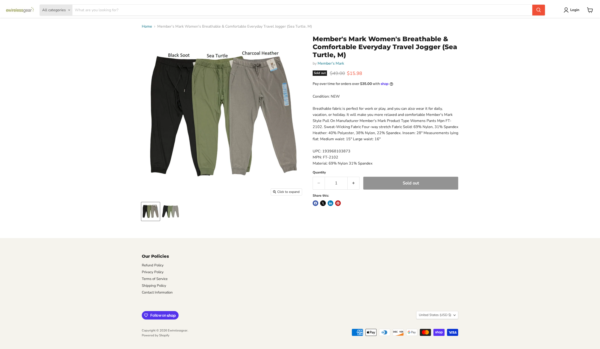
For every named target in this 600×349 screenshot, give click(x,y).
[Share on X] (323, 203)
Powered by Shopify (155, 335)
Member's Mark (331, 63)
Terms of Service (155, 278)
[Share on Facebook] (315, 203)
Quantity (319, 172)
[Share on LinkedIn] (330, 203)
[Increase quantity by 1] (354, 183)
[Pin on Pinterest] (338, 203)
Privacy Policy (153, 272)
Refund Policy (153, 265)
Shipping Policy (154, 285)
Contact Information (157, 292)
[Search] (538, 10)
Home (147, 26)
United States (435, 315)
